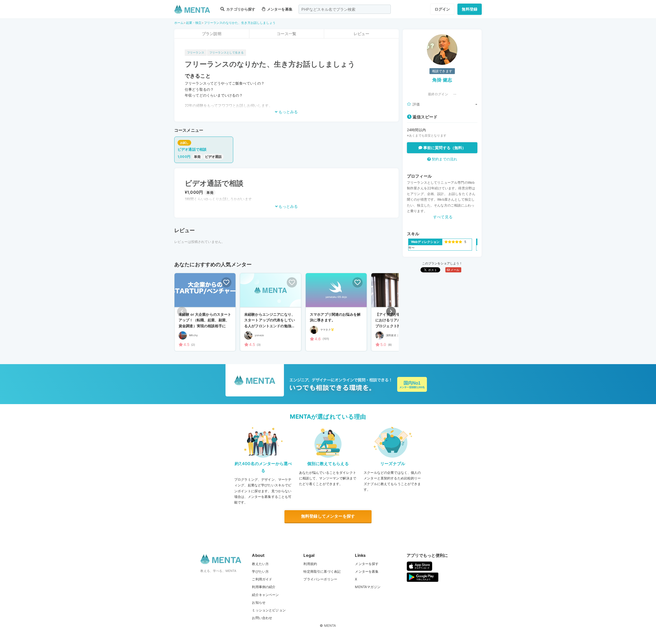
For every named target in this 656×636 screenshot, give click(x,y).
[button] (391, 311)
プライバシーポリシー (320, 579)
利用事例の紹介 (263, 587)
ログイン (442, 9)
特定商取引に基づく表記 (322, 571)
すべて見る (443, 216)
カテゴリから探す (240, 9)
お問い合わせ (262, 618)
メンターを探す (366, 564)
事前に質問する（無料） (444, 147)
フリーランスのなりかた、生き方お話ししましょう (239, 23)
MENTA (330, 625)
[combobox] (345, 9)
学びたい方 (260, 571)
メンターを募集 (279, 9)
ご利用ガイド (262, 579)
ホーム (178, 23)
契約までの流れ (444, 159)
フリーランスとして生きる (226, 52)
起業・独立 (194, 23)
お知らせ (258, 602)
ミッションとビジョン (269, 610)
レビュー (361, 33)
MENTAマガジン (367, 587)
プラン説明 (211, 33)
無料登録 (469, 9)
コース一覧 (286, 33)
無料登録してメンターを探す (328, 516)
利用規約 (310, 564)
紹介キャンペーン (265, 595)
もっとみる (288, 111)
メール (454, 270)
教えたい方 (260, 564)
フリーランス (195, 52)
